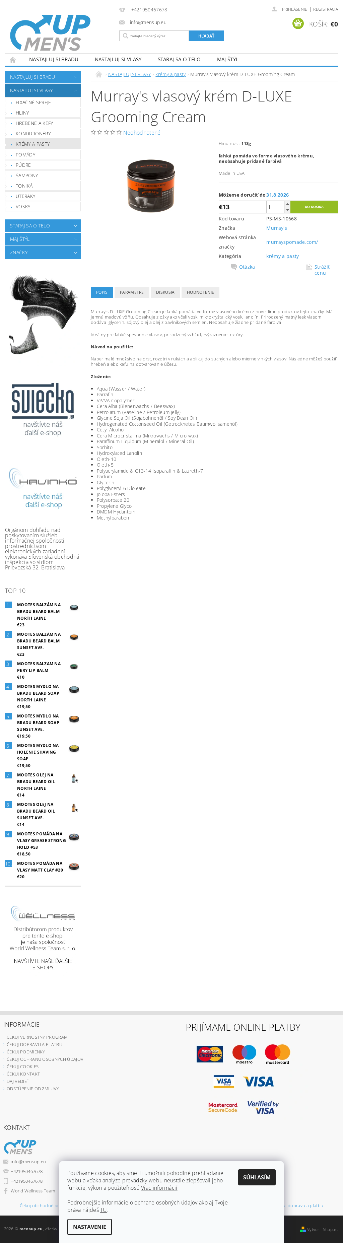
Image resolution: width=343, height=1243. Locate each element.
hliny (22, 113)
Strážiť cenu (322, 270)
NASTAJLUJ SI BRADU (54, 59)
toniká (24, 186)
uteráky (25, 196)
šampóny (27, 175)
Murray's (276, 228)
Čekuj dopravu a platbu (299, 1206)
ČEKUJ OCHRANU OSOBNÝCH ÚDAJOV (45, 1059)
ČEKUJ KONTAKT (23, 1074)
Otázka (247, 267)
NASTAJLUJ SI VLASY (118, 59)
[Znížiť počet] (287, 210)
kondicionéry (33, 133)
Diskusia (165, 292)
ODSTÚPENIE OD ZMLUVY (33, 1089)
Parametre (132, 292)
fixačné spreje (33, 102)
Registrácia (325, 9)
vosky (23, 206)
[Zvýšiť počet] (287, 204)
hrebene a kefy (34, 123)
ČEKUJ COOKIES (23, 1066)
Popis (102, 292)
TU (103, 1210)
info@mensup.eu (28, 1162)
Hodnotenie (200, 292)
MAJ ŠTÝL (228, 59)
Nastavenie (89, 1227)
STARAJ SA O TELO (179, 59)
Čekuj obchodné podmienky (48, 1206)
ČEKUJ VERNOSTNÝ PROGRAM (37, 1037)
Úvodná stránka (13, 59)
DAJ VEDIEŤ (18, 1081)
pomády (25, 154)
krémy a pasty (33, 144)
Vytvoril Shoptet (322, 1229)
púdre (23, 165)
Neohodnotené (142, 132)
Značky (18, 252)
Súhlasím (257, 1177)
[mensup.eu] (60, 33)
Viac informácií (159, 1187)
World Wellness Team (33, 1191)
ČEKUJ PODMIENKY (26, 1052)
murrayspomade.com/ (292, 242)
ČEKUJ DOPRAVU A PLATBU (34, 1044)
